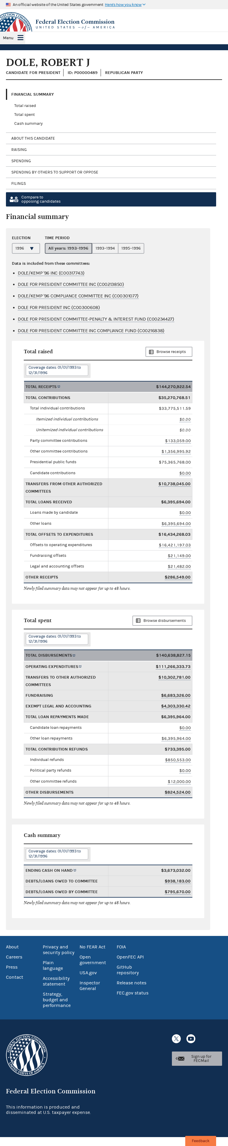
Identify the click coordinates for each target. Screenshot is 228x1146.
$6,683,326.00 (176, 695)
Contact (14, 977)
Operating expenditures (52, 666)
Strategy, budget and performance (57, 999)
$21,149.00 (179, 555)
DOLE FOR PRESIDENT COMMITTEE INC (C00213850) (71, 284)
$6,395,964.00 (176, 738)
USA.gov (88, 972)
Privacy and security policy (59, 949)
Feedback (201, 1141)
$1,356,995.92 (176, 451)
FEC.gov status (132, 993)
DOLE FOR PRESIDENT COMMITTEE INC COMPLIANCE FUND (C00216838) (91, 330)
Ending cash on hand (49, 870)
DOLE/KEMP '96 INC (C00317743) (51, 273)
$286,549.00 (178, 577)
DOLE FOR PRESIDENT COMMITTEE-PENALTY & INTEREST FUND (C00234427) (96, 319)
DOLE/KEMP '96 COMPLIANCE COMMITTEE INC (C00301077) (78, 296)
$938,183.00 (178, 881)
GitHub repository (128, 969)
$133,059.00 (178, 440)
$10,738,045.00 (175, 483)
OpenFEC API (130, 957)
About (12, 947)
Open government (93, 959)
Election (21, 237)
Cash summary (28, 123)
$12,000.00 (179, 781)
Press (12, 967)
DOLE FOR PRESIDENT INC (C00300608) (59, 307)
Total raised (25, 105)
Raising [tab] (19, 149)
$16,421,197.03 (175, 545)
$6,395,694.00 (176, 523)
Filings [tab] (18, 183)
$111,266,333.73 (173, 666)
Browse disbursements (164, 620)
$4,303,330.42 (176, 706)
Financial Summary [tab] (32, 94)
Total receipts (41, 386)
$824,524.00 (178, 792)
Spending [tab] (21, 161)
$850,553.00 (178, 759)
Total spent (24, 114)
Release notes (131, 983)
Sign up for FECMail (201, 1058)
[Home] (114, 24)
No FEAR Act (92, 947)
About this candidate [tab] (33, 138)
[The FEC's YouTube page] (190, 1038)
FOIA (121, 947)
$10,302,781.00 (175, 677)
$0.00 (185, 419)
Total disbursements (49, 655)
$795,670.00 (178, 891)
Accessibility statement (56, 981)
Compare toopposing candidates (41, 199)
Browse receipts (171, 351)
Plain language (53, 965)
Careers (14, 957)
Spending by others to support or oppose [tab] (54, 172)
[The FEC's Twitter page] (176, 1038)
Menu (8, 38)
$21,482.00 (179, 566)
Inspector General (90, 985)
